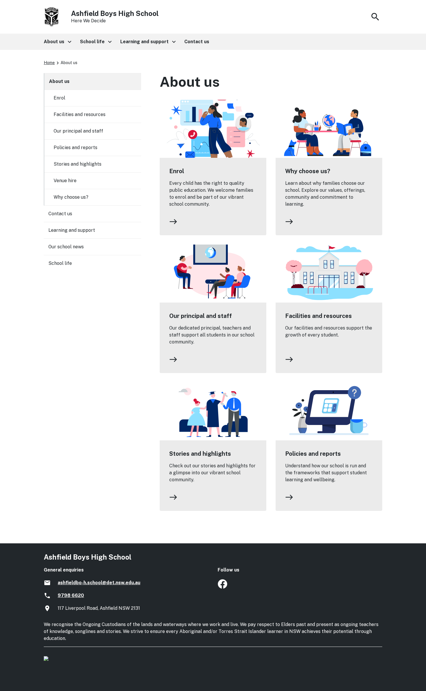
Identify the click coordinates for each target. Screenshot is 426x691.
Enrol (176, 171)
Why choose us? (307, 171)
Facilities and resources (318, 315)
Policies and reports (313, 453)
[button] (57, 42)
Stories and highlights (200, 453)
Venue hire (65, 180)
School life (60, 263)
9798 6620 (71, 595)
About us (59, 81)
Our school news (66, 246)
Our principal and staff (200, 315)
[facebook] (222, 587)
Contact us (60, 213)
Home (49, 62)
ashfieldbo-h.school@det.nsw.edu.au (99, 582)
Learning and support (71, 230)
